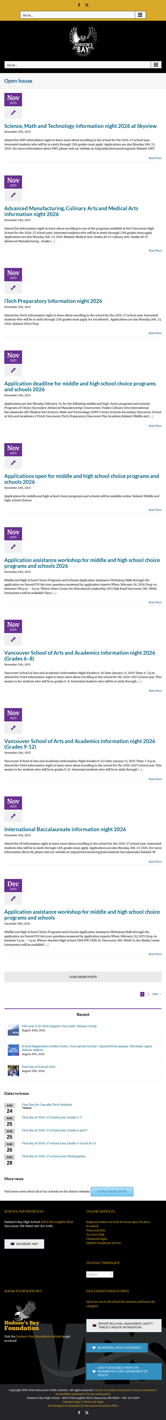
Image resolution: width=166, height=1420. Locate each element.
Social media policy (99, 1394)
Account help (95, 1234)
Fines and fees (95, 1230)
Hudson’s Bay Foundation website (39, 1336)
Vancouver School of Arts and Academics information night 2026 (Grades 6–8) (79, 656)
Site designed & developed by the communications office (83, 1405)
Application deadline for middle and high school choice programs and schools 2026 (80, 386)
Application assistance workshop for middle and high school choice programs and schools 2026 (82, 563)
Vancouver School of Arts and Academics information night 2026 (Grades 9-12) (79, 744)
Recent (83, 1014)
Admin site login (93, 1401)
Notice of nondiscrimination (112, 1390)
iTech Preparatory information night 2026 (53, 301)
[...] (53, 241)
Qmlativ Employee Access (103, 1243)
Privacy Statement (144, 1390)
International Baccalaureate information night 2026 (65, 829)
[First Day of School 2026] (13, 1067)
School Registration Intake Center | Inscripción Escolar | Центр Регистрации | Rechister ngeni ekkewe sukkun (87, 1048)
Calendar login (71, 1401)
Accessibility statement (70, 1394)
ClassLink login (96, 1239)
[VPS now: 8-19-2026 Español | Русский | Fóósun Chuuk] (13, 1026)
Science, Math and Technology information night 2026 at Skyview (80, 126)
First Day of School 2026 (38, 1067)
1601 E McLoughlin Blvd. (57, 1222)
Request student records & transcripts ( (118, 1224)
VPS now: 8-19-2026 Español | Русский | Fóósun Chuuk (59, 1026)
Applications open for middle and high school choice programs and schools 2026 (81, 479)
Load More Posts (83, 977)
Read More (155, 158)
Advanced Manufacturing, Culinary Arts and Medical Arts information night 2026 (71, 211)
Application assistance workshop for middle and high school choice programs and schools (82, 915)
